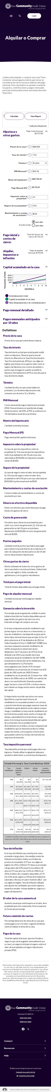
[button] (25, 133)
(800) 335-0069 (25, 1022)
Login (34, 16)
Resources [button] (9, 1048)
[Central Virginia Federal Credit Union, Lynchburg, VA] (25, 6)
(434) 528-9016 (25, 1018)
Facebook (23, 1029)
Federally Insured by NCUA (25, 1072)
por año (39, 222)
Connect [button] (8, 1041)
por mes (39, 225)
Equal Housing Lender (27, 1076)
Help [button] (6, 1055)
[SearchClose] (20, 16)
